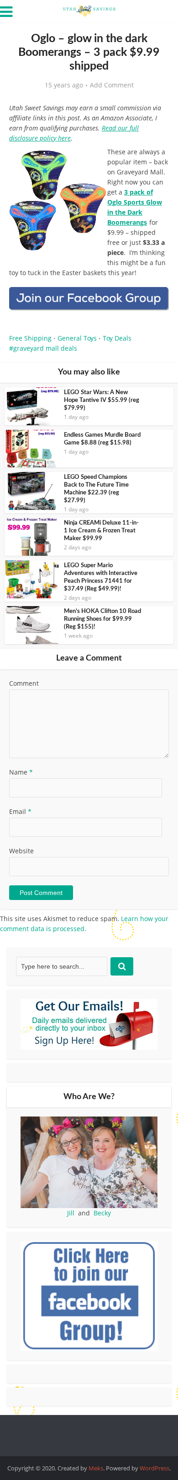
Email (20, 811)
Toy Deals (117, 338)
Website (21, 850)
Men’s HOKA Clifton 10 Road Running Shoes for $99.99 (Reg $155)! (102, 619)
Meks (96, 1468)
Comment (24, 683)
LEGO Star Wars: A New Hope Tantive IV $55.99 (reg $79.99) (101, 400)
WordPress (154, 1468)
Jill (70, 1213)
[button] (155, 160)
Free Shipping (30, 338)
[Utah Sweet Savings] (89, 10)
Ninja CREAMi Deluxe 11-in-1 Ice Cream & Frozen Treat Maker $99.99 (101, 531)
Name (21, 772)
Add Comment (112, 85)
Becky (102, 1213)
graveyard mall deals (45, 348)
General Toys (77, 338)
